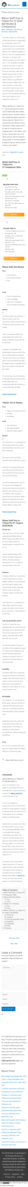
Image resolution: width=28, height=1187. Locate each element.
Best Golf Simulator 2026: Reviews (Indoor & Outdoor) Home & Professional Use (14, 1123)
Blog (22, 1174)
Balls (3, 29)
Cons (8, 901)
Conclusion (7, 928)
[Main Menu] (24, 4)
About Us (7, 1174)
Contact (20, 1177)
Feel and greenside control (15, 919)
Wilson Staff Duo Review (12, 897)
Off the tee (10, 915)
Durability (10, 921)
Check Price (14, 214)
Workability (10, 923)
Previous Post (14, 938)
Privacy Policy (10, 1177)
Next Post (14, 944)
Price (8, 926)
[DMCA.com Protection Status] (4, 1183)
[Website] (14, 1004)
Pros (8, 899)
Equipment (9, 29)
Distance (10, 917)
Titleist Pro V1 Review (11, 904)
